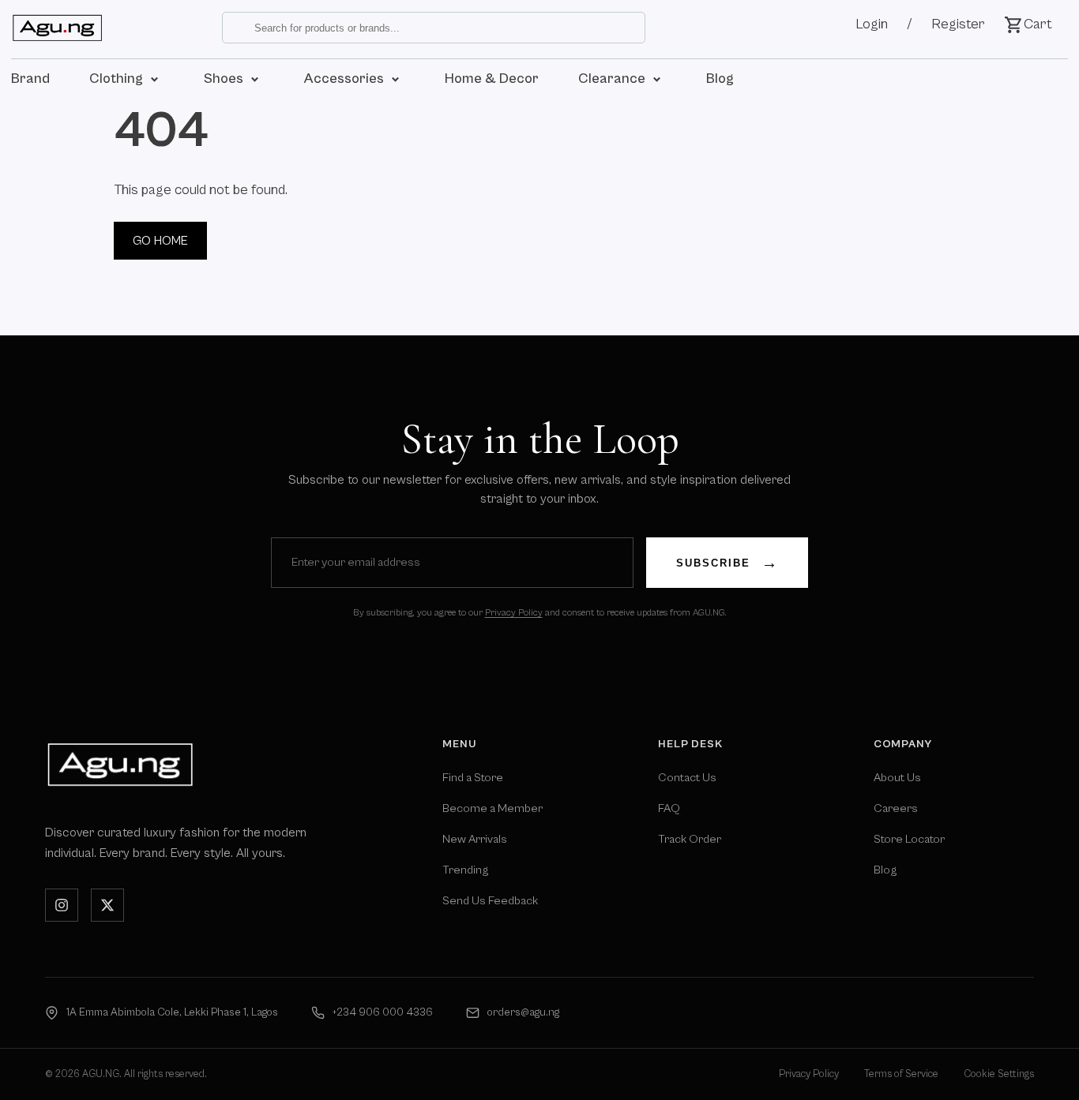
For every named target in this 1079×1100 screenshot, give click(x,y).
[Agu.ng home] (120, 764)
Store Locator (909, 839)
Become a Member (492, 808)
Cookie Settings (999, 1074)
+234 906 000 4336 (383, 1012)
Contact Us (687, 777)
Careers (896, 808)
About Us (897, 777)
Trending (465, 870)
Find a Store (472, 777)
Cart (1038, 24)
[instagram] (61, 905)
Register (958, 24)
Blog (885, 870)
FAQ (669, 808)
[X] (107, 905)
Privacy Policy (514, 613)
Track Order (689, 839)
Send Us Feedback (490, 900)
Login (871, 24)
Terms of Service (901, 1074)
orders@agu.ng (523, 1012)
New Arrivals (474, 839)
